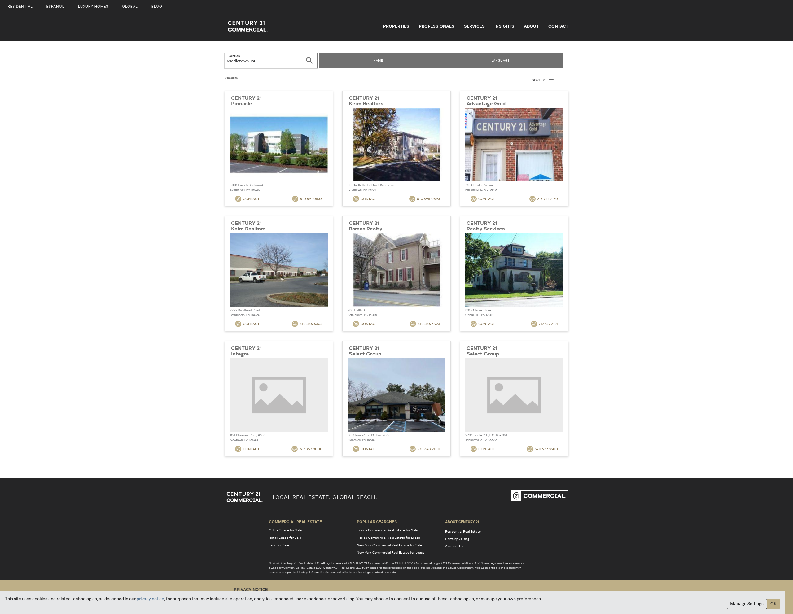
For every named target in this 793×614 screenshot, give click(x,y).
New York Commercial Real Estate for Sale (389, 545)
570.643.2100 (428, 448)
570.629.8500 (546, 448)
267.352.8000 (310, 448)
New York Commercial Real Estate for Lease (390, 552)
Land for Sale (279, 545)
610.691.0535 (311, 198)
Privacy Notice (251, 589)
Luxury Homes (93, 7)
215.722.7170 (547, 198)
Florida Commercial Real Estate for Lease (388, 537)
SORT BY (539, 80)
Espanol (55, 7)
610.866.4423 (429, 323)
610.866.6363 (311, 323)
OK (773, 604)
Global (130, 7)
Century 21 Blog (457, 539)
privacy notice (150, 599)
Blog (156, 7)
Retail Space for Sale (285, 537)
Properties (396, 26)
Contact (558, 26)
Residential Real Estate (463, 531)
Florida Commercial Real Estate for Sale (387, 530)
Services (474, 26)
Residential (20, 7)
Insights (504, 26)
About (531, 26)
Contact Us (454, 546)
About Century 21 (462, 522)
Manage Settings (747, 604)
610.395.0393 (428, 198)
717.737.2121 (548, 323)
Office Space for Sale (285, 530)
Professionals (436, 26)
